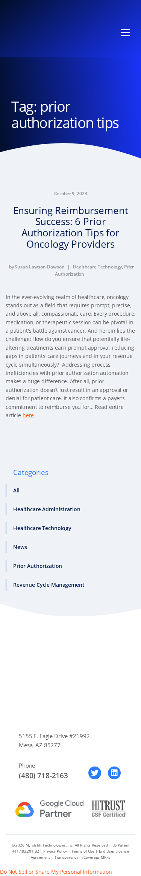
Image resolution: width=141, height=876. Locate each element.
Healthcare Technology (97, 267)
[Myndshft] (47, 32)
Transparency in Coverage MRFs (82, 857)
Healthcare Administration (46, 509)
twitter (94, 772)
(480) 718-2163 (43, 775)
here (28, 415)
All (16, 490)
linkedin (114, 772)
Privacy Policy (55, 851)
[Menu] (125, 32)
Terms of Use (82, 851)
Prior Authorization (37, 565)
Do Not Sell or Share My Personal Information (56, 871)
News (20, 547)
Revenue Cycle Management (49, 584)
